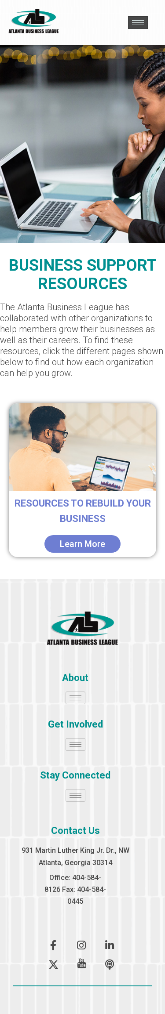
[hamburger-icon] (138, 22)
